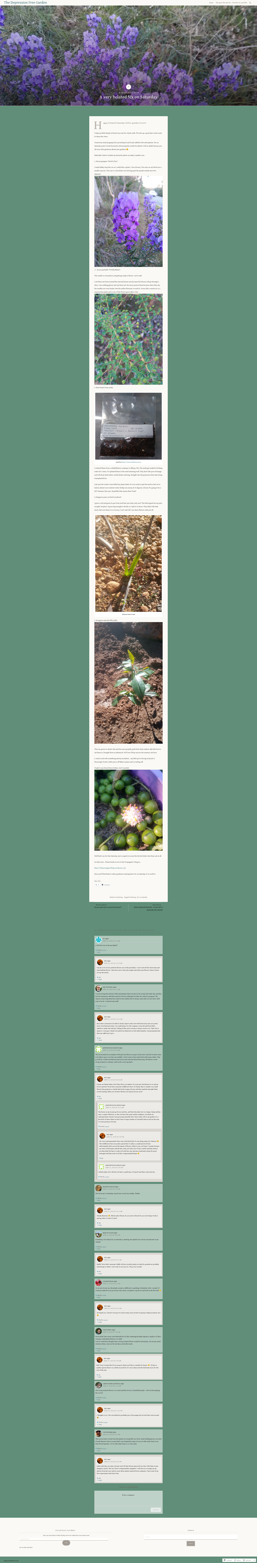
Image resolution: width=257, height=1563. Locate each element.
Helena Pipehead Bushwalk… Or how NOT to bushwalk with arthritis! (148, 907)
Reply (98, 952)
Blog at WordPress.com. (11, 1561)
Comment (156, 1510)
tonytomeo (107, 1330)
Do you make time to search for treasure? (107, 906)
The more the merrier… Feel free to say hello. (231, 3)
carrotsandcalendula (111, 1384)
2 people (104, 1295)
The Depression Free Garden (25, 3)
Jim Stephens (108, 987)
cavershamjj (108, 1432)
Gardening (119, 897)
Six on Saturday (142, 897)
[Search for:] (250, 2)
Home (211, 3)
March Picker (108, 1233)
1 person (104, 950)
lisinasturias (108, 1281)
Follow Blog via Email (65, 1530)
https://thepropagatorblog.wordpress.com (110, 868)
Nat (105, 961)
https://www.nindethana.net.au (131, 462)
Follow (66, 1542)
